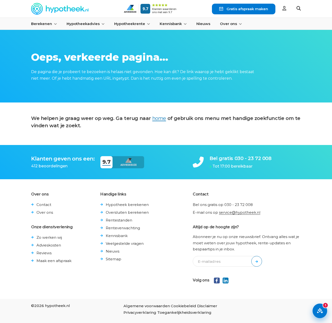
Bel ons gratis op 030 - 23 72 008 (223, 204)
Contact (43, 204)
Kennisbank (117, 235)
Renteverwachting (123, 228)
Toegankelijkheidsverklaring (184, 312)
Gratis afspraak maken (247, 9)
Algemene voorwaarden (146, 306)
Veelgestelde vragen (125, 243)
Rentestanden (119, 220)
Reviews (44, 253)
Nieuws (203, 23)
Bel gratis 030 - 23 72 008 (240, 158)
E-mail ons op (226, 212)
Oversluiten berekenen (127, 212)
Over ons (44, 212)
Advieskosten (48, 245)
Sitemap (113, 259)
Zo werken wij (49, 237)
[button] (299, 9)
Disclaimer (207, 306)
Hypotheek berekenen (127, 204)
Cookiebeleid (183, 306)
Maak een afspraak (53, 260)
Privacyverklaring (139, 312)
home (159, 118)
